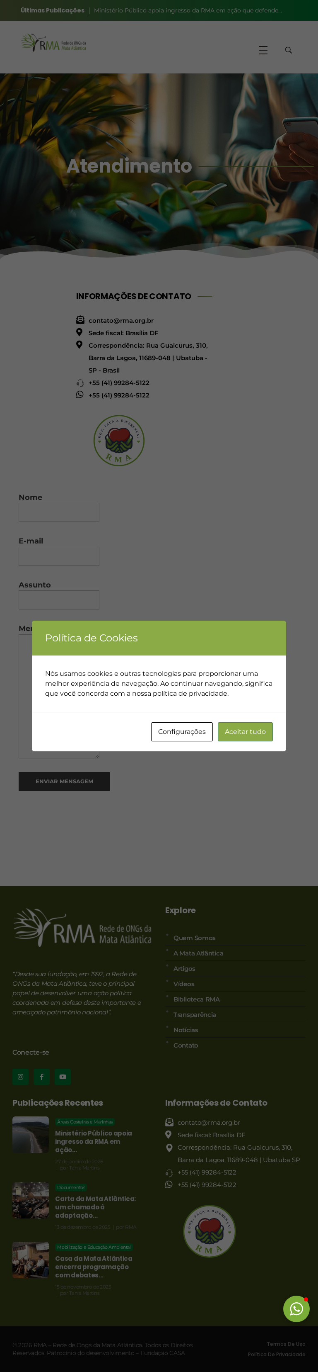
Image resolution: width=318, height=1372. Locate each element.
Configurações (182, 732)
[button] (296, 1309)
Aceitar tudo (245, 732)
